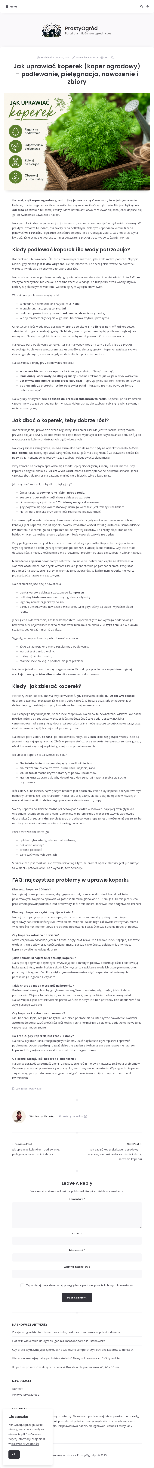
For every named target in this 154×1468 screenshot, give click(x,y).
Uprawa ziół (35, 1088)
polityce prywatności (25, 1444)
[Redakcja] (19, 1116)
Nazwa (77, 1233)
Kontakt (17, 1389)
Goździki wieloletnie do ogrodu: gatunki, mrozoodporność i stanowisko (58, 1341)
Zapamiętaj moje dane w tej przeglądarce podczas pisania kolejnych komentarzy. (79, 1285)
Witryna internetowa (77, 1267)
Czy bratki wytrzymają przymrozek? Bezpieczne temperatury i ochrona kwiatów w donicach (73, 1349)
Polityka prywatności (25, 1394)
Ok (14, 1454)
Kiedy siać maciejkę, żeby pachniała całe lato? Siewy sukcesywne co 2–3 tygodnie (66, 1358)
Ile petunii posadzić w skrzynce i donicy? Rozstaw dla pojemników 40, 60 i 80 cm (65, 1367)
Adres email (77, 1250)
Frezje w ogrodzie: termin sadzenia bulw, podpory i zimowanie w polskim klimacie (66, 1332)
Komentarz (77, 1199)
